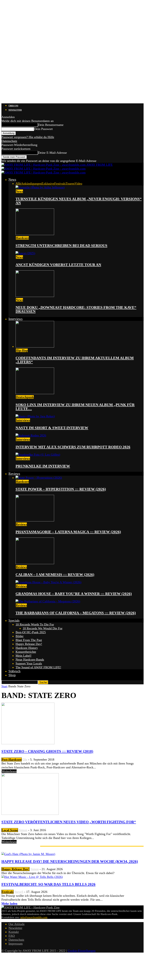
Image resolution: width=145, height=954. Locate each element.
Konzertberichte (26, 651)
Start (4, 686)
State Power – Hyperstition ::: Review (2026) (61, 489)
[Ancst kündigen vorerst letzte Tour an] (25, 253)
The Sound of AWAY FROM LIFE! (38, 667)
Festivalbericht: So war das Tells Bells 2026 (48, 884)
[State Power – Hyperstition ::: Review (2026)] (39, 477)
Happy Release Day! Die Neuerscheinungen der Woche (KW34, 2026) (69, 861)
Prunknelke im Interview (43, 466)
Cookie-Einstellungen (81, 950)
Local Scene (10, 830)
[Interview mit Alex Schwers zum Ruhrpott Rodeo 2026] (31, 435)
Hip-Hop (22, 350)
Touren (70, 183)
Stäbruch (14, 671)
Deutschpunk (25, 397)
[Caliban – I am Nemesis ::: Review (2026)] (35, 563)
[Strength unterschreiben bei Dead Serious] (35, 234)
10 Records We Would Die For (42, 628)
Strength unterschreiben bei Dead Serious (61, 245)
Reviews (14, 473)
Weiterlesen (9, 771)
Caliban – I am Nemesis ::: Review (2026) (55, 574)
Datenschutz (9, 141)
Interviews (15, 319)
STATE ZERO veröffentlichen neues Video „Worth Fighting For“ (68, 822)
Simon (23, 830)
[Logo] (43, 168)
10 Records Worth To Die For (35, 624)
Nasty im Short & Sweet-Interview (52, 428)
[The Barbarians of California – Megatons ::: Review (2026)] (48, 601)
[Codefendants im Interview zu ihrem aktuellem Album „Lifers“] (35, 346)
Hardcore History (27, 648)
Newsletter (15, 110)
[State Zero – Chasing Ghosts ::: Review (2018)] (27, 743)
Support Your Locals (29, 663)
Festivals (60, 183)
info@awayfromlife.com (33, 917)
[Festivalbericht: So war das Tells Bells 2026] (32, 877)
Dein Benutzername (50, 125)
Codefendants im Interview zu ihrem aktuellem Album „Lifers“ (75, 360)
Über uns (13, 106)
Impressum (15, 943)
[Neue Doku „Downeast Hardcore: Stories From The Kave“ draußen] (35, 296)
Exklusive (48, 183)
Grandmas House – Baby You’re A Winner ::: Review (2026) (74, 594)
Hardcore (22, 238)
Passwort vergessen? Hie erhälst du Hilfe (27, 137)
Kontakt (13, 932)
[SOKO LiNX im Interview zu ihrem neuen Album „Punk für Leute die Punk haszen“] (35, 393)
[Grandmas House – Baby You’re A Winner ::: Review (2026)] (48, 582)
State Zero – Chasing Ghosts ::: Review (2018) (47, 751)
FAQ (11, 936)
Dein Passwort (43, 129)
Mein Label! (23, 655)
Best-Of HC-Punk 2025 (31, 632)
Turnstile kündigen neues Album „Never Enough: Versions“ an (79, 201)
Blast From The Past (29, 640)
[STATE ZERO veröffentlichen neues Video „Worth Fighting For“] (30, 814)
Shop (12, 675)
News (12, 179)
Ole (25, 759)
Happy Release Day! (29, 644)
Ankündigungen (31, 183)
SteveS (18, 892)
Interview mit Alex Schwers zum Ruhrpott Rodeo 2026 (73, 447)
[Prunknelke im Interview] (38, 454)
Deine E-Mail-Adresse (52, 152)
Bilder (20, 636)
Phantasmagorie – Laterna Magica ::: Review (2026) (68, 532)
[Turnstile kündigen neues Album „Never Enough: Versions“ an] (40, 187)
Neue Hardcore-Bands (30, 659)
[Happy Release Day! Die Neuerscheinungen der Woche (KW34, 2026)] (28, 854)
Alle (18, 183)
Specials (13, 620)
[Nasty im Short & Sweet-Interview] (35, 416)
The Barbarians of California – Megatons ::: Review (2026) (76, 613)
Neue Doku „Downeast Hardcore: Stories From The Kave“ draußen (76, 309)
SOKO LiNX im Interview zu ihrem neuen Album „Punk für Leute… (75, 407)
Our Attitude (16, 924)
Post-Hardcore (12, 759)
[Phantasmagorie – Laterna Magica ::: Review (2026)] (35, 520)
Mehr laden (9, 903)
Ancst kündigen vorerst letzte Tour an (58, 265)
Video (78, 183)
